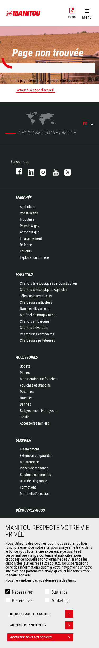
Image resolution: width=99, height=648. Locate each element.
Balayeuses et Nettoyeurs (38, 410)
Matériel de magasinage (37, 315)
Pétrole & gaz (29, 226)
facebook (16, 171)
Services (23, 440)
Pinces (25, 372)
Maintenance (29, 462)
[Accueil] (23, 13)
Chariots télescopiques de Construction (48, 283)
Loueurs (26, 251)
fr (85, 123)
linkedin (28, 171)
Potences (27, 391)
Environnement (31, 238)
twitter (65, 171)
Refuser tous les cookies (29, 614)
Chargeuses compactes (37, 334)
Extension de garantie (35, 455)
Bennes (25, 404)
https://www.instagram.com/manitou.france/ (41, 171)
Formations (28, 487)
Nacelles (26, 398)
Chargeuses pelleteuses (37, 340)
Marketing (60, 600)
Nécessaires (22, 592)
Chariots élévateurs (34, 328)
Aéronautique (30, 232)
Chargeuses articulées (36, 302)
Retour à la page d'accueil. (35, 90)
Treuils (24, 417)
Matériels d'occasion (35, 493)
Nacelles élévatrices (34, 309)
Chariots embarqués (34, 321)
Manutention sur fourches (38, 379)
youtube (53, 171)
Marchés (24, 197)
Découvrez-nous (30, 510)
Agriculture (28, 207)
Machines (24, 274)
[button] (87, 13)
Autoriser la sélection (28, 625)
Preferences (22, 600)
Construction (29, 213)
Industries (27, 219)
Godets (25, 366)
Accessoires (27, 357)
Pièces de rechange (34, 468)
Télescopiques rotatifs (36, 296)
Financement (29, 449)
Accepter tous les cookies (31, 637)
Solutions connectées (35, 474)
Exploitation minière (34, 257)
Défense (26, 245)
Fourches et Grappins (35, 385)
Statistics (59, 592)
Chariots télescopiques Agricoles (43, 290)
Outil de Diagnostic (33, 481)
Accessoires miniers (34, 423)
